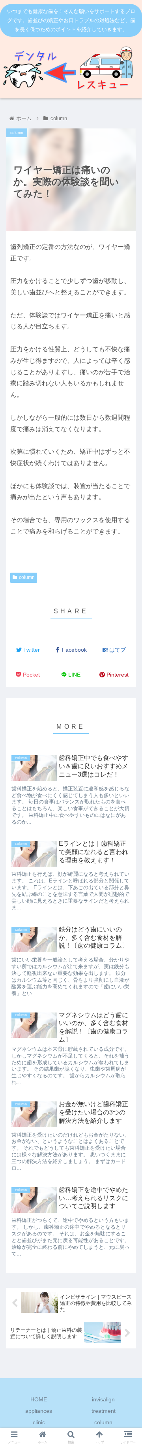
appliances (38, 1411)
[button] (127, 874)
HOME (38, 1399)
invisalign (103, 1399)
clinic (39, 1422)
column (27, 577)
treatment (104, 1411)
